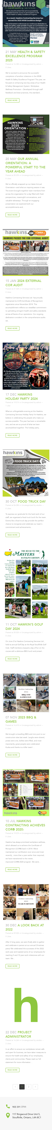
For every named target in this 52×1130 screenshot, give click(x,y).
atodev (39, 505)
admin (38, 64)
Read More (12, 100)
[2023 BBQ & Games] (26, 692)
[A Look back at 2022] (26, 902)
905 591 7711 (19, 1107)
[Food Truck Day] (26, 473)
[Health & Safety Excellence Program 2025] (26, 23)
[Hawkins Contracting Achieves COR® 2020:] (26, 792)
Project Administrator (19, 1034)
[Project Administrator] (26, 1003)
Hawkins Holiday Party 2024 (22, 396)
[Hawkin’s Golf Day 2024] (26, 584)
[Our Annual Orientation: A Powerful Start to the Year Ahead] (26, 134)
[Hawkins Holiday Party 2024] (26, 366)
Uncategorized (27, 64)
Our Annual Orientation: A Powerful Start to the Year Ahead (25, 165)
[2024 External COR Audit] (26, 252)
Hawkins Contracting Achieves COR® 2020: (25, 825)
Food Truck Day (32, 501)
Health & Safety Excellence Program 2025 (25, 56)
